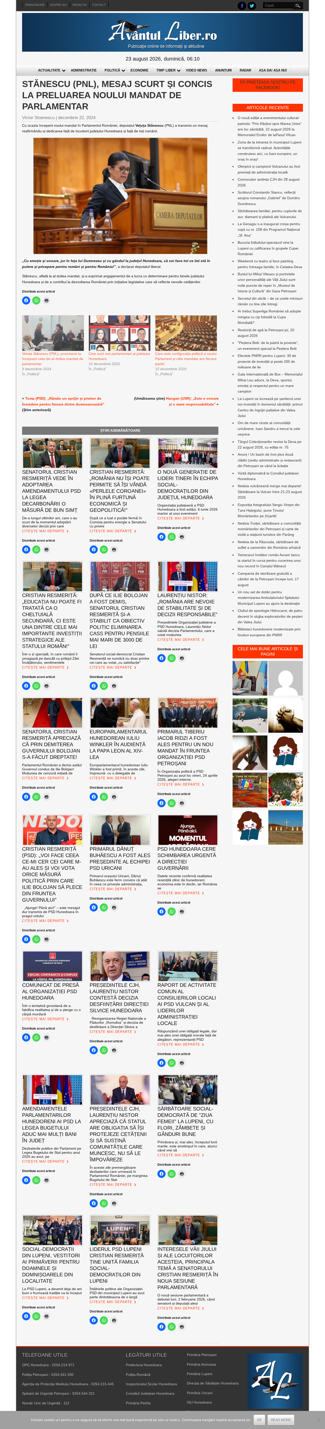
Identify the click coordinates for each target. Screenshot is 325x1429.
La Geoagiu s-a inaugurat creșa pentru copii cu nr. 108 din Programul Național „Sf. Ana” (269, 229)
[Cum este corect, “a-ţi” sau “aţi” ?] (285, 679)
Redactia (80, 4)
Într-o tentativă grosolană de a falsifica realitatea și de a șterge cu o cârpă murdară (51, 1010)
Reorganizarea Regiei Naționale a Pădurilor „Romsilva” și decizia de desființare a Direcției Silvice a (118, 1022)
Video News (196, 70)
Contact (99, 4)
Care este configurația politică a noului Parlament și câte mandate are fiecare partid (186, 359)
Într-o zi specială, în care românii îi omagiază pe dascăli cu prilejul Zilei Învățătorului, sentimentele (50, 658)
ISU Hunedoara (199, 1402)
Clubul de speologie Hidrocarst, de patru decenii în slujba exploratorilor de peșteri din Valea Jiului (270, 616)
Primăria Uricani (200, 1393)
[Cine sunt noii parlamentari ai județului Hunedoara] (119, 333)
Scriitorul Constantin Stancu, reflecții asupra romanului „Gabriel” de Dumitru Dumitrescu (269, 198)
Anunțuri (223, 70)
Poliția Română (138, 1375)
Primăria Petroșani (202, 1355)
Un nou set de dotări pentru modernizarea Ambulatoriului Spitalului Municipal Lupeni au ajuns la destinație (269, 597)
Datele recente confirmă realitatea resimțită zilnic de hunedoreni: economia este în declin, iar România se (187, 882)
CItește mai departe (43, 531)
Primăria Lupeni (199, 1374)
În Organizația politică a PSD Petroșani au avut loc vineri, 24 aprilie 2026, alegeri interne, (187, 775)
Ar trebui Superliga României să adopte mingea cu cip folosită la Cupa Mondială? (269, 317)
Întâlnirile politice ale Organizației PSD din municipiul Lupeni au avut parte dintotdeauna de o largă (117, 1293)
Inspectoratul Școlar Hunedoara (151, 1384)
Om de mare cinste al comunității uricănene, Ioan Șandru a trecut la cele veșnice (269, 428)
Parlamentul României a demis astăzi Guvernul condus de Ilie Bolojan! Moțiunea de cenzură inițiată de (52, 769)
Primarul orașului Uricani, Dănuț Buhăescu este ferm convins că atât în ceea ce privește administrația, (118, 880)
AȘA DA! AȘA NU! (273, 70)
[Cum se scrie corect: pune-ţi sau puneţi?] (250, 828)
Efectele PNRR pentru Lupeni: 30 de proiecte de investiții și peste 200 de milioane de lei (267, 361)
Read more (281, 1420)
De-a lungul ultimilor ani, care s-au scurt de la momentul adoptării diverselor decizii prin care (49, 522)
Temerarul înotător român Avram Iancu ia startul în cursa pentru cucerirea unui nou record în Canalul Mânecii (269, 560)
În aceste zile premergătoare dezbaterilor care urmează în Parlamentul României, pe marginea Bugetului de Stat (119, 1173)
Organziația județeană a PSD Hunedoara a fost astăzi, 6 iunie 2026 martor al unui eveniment (187, 509)
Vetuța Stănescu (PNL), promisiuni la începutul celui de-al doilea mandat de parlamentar (52, 359)
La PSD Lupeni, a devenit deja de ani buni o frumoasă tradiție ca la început (52, 1291)
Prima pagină (34, 4)
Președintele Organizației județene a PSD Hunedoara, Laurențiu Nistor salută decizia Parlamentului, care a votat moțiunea (186, 628)
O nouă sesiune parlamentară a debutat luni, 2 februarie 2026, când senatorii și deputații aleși (186, 1299)
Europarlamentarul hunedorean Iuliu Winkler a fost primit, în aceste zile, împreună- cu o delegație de (119, 769)
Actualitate (49, 70)
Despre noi (58, 4)
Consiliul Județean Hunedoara (150, 1393)
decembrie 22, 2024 (76, 117)
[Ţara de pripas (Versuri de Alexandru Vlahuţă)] (250, 791)
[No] (318, 1420)
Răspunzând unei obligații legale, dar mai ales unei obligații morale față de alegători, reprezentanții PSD (187, 1035)
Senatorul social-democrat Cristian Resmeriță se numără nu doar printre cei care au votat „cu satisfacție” (119, 658)
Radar (245, 70)
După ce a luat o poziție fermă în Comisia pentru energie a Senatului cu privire (118, 522)
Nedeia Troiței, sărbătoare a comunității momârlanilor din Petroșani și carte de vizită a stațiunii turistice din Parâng (269, 529)
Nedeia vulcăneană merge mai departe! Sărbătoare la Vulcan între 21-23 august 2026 (270, 491)
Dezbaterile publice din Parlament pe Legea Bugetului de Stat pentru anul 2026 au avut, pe (51, 1152)
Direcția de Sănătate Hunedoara (213, 1383)
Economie (140, 70)
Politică (112, 70)
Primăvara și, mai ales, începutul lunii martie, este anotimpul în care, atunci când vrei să (187, 1146)
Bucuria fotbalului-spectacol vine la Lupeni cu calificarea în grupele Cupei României (268, 248)
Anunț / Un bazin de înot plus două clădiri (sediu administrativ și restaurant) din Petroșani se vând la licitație (270, 460)
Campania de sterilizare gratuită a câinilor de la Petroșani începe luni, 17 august (268, 579)
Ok (259, 1420)
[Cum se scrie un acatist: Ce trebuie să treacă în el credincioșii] (285, 716)
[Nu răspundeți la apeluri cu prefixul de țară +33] (250, 753)
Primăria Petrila (138, 1403)
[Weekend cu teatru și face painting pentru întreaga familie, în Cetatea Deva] (285, 791)
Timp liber (165, 70)
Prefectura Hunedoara (144, 1365)
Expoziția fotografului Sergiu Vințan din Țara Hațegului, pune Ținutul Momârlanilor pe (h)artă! (269, 510)
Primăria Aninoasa (201, 1364)
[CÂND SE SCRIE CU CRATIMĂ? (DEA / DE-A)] (285, 753)
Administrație (84, 70)
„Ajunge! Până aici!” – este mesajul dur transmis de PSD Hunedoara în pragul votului (51, 912)
